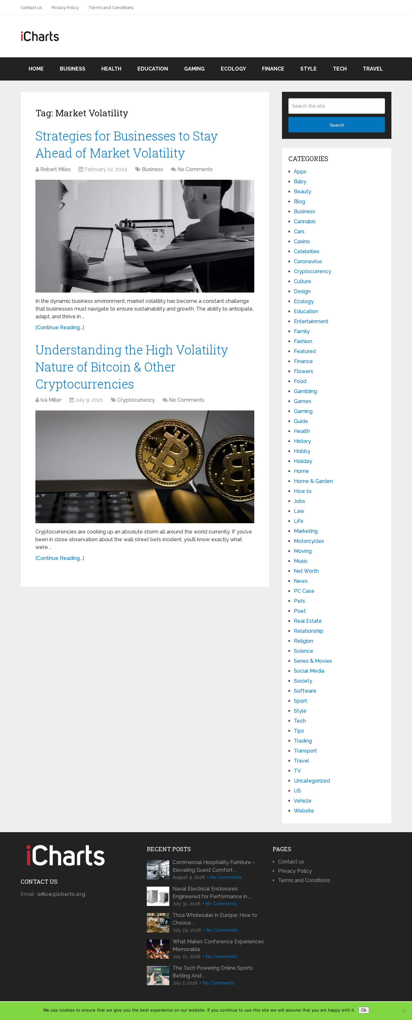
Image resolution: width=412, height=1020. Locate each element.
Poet (300, 611)
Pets (299, 601)
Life (299, 521)
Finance (273, 69)
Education (152, 69)
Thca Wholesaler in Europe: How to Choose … (215, 919)
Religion (303, 641)
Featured (305, 351)
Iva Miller (50, 400)
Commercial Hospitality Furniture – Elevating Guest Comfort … (214, 866)
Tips (299, 731)
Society (303, 681)
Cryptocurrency (136, 400)
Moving (303, 551)
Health (111, 69)
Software (305, 691)
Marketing (306, 531)
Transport (305, 751)
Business (72, 69)
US (297, 791)
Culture (302, 281)
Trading (303, 741)
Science (303, 651)
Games (302, 401)
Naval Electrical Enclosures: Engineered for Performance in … (212, 893)
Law (299, 511)
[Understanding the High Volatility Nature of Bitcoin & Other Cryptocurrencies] (144, 466)
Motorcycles (309, 541)
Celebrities (307, 251)
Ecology (233, 69)
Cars (299, 231)
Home (36, 69)
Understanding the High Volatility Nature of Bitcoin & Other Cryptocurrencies (131, 367)
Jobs (299, 501)
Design (302, 291)
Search (337, 125)
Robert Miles (55, 169)
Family (302, 331)
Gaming (194, 69)
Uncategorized (312, 781)
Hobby (302, 451)
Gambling (305, 391)
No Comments (195, 169)
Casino (302, 241)
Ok (364, 1010)
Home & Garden (313, 481)
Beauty (302, 191)
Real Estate (308, 621)
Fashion (303, 341)
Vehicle (303, 801)
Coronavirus (308, 261)
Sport (300, 701)
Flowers (303, 371)
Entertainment (311, 321)
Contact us (31, 7)
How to (303, 491)
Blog (299, 201)
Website (304, 811)
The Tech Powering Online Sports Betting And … (213, 972)
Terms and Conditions (111, 7)
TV (297, 771)
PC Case (304, 591)
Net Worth (306, 571)
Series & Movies (313, 661)
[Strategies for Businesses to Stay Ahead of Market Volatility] (144, 236)
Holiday (303, 461)
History (302, 441)
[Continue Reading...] (59, 327)
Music (301, 561)
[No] (404, 1011)
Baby (300, 181)
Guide (301, 421)
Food (300, 381)
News (301, 581)
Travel (373, 69)
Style (308, 69)
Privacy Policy (65, 7)
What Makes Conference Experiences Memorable (218, 945)
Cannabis (305, 221)
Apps (300, 171)
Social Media (309, 671)
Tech (340, 69)
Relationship (308, 631)
